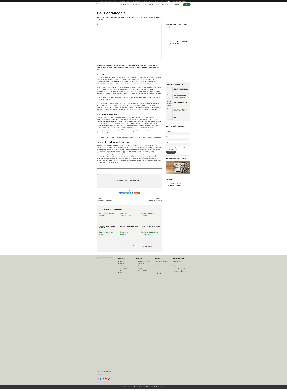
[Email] (139, 193)
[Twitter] (124, 193)
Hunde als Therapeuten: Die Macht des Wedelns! (149, 245)
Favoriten (158, 4)
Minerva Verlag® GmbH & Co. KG (130, 386)
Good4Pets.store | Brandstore (182, 268)
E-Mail (167, 142)
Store (187, 4)
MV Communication (150, 386)
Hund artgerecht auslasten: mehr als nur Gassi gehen (180, 103)
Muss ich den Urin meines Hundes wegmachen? (180, 110)
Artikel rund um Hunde (174, 183)
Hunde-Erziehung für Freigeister (150, 226)
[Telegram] (128, 193)
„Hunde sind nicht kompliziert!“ (129, 245)
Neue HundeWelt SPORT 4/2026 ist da (178, 42)
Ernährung (128, 4)
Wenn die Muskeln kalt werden (107, 245)
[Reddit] (137, 193)
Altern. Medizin (137, 4)
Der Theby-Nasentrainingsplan (129, 226)
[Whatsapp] (126, 193)
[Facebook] (120, 193)
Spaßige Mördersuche (155, 199)
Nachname (168, 136)
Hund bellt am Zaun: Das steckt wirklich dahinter (179, 96)
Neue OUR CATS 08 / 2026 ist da (180, 116)
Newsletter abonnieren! (180, 1)
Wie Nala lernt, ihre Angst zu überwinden (107, 227)
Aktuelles (151, 4)
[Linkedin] (130, 193)
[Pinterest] (135, 193)
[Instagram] (122, 193)
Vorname (168, 131)
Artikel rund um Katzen (174, 185)
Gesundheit (121, 4)
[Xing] (132, 193)
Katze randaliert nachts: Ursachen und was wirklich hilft (180, 89)
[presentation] (108, 219)
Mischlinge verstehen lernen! (105, 199)
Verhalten (144, 4)
